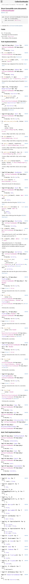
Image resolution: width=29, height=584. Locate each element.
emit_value (7, 160)
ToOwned (10, 549)
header (6, 179)
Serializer (19, 264)
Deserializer (11, 102)
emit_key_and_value (10, 121)
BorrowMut (11, 510)
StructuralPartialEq (8, 426)
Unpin (16, 458)
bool (3, 145)
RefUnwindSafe (19, 436)
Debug (17, 69)
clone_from (7, 59)
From (9, 535)
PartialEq (18, 221)
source (3, 12)
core (15, 9)
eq (4, 228)
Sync (15, 451)
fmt (5, 77)
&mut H (14, 208)
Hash (16, 188)
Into (11, 541)
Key (16, 118)
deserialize (8, 96)
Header (9, 181)
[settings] (27, 4)
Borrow (10, 504)
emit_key (7, 152)
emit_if (6, 143)
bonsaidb (9, 9)
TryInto (13, 560)
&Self (9, 61)
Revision (17, 20)
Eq (15, 412)
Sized (8, 213)
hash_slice (7, 207)
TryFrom (4, 279)
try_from (7, 295)
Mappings (13, 129)
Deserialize (6, 88)
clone (5, 52)
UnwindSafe (18, 466)
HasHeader (18, 172)
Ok (25, 264)
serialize (7, 259)
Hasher (8, 200)
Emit (16, 114)
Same (9, 546)
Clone (17, 45)
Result (16, 78)
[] (6, 12)
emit (5, 136)
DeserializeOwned (13, 574)
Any (9, 478)
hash (5, 195)
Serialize (18, 252)
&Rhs (17, 238)
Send (15, 443)
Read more (19, 57)
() (20, 78)
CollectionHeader (21, 2)
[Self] (4, 208)
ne (4, 238)
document (22, 9)
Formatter (5, 78)
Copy (15, 405)
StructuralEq (19, 420)
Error (24, 78)
